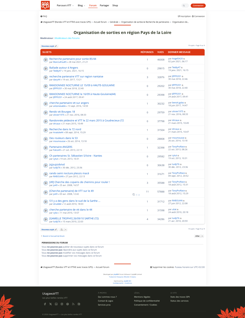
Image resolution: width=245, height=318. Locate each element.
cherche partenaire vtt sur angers (69, 102)
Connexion (198, 5)
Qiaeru (133, 277)
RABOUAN (58, 176)
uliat (174, 209)
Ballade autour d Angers (63, 67)
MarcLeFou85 (60, 61)
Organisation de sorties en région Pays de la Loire (122, 32)
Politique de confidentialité (147, 301)
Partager (104, 5)
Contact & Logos (105, 301)
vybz (55, 212)
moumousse (59, 141)
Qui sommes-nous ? (107, 297)
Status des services (179, 301)
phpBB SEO (127, 281)
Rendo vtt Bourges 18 (62, 111)
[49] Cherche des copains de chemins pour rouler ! (79, 182)
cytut (55, 158)
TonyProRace (178, 146)
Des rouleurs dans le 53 (63, 138)
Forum (93, 5)
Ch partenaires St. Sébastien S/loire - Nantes (75, 155)
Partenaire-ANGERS (60, 146)
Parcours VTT (64, 5)
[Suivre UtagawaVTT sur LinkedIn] (56, 304)
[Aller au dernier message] (184, 58)
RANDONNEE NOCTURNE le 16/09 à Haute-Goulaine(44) (82, 94)
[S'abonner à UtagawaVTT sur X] (50, 304)
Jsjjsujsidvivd (57, 164)
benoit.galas (178, 102)
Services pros (104, 305)
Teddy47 (57, 70)
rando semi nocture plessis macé (69, 173)
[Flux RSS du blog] (78, 304)
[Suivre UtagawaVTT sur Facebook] (44, 304)
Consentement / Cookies (145, 305)
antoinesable (59, 105)
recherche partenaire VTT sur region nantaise (76, 76)
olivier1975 (58, 114)
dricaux (56, 123)
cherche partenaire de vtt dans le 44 (70, 209)
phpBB (116, 274)
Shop (115, 5)
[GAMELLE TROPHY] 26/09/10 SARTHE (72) (74, 218)
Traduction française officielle (119, 277)
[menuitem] (43, 16)
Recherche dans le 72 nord (65, 129)
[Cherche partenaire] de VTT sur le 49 (71, 191)
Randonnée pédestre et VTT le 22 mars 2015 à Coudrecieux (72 (86, 120)
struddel (57, 203)
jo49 (55, 185)
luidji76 (57, 167)
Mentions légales (142, 297)
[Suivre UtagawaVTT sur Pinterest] (67, 304)
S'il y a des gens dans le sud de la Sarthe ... (74, 200)
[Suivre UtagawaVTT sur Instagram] (61, 304)
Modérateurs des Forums (67, 38)
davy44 (56, 79)
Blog (80, 5)
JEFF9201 (176, 76)
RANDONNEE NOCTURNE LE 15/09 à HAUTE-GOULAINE (82, 85)
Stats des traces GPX (180, 297)
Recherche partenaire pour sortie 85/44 (72, 58)
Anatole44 (58, 132)
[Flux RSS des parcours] (73, 304)
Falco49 (57, 149)
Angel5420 (177, 58)
